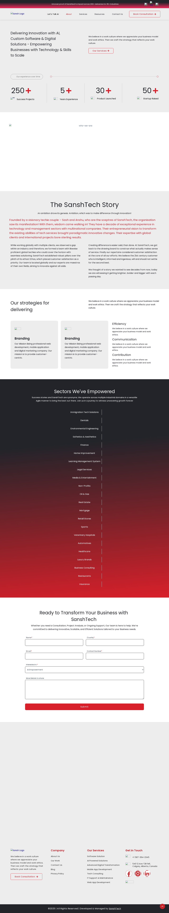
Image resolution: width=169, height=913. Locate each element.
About (69, 14)
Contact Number (94, 651)
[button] (70, 14)
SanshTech (115, 908)
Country (91, 637)
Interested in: (32, 664)
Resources (99, 14)
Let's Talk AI (53, 14)
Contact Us (117, 14)
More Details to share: (35, 678)
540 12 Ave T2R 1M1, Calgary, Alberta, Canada (144, 865)
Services (83, 14)
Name (29, 637)
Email (29, 651)
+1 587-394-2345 (140, 857)
